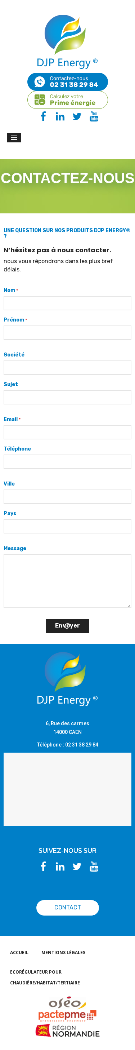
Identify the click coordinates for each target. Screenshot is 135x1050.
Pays (10, 513)
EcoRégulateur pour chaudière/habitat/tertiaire (45, 977)
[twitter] (76, 117)
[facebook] (42, 117)
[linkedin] (59, 117)
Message (15, 548)
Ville (9, 484)
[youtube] (93, 117)
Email (12, 419)
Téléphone (17, 449)
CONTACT (67, 907)
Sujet (11, 384)
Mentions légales (63, 952)
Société (14, 355)
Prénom (15, 320)
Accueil (19, 952)
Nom (11, 290)
